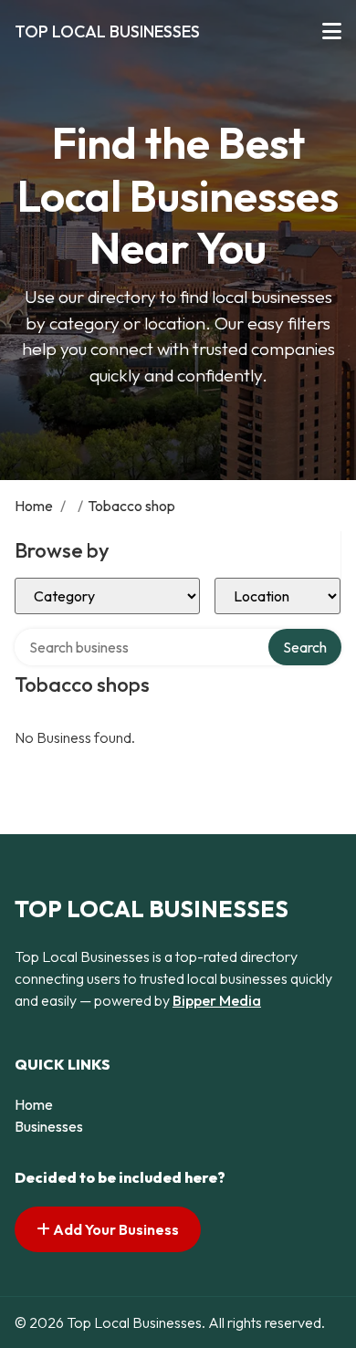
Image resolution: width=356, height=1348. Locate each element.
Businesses (49, 1126)
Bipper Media (217, 1000)
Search (305, 647)
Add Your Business (114, 1229)
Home (34, 505)
